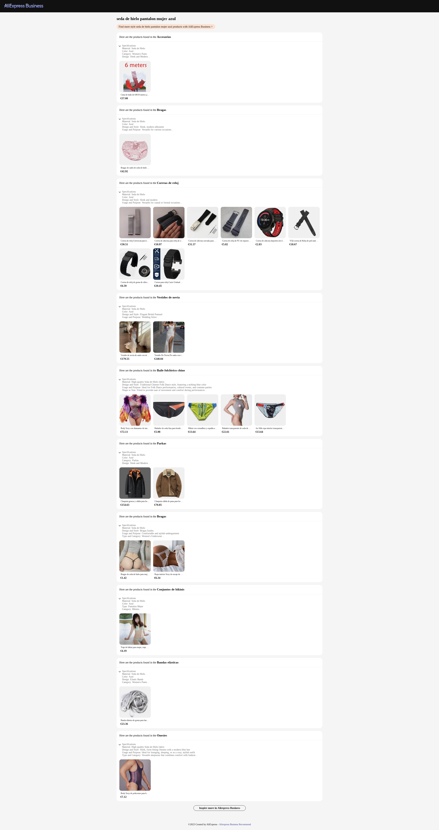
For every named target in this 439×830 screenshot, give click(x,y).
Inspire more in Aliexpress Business (219, 808)
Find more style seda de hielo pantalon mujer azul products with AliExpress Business (164, 26)
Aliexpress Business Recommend (235, 824)
